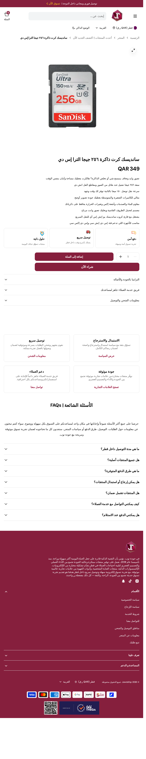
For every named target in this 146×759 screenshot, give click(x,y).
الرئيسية (134, 37)
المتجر (121, 37)
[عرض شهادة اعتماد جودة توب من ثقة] (79, 708)
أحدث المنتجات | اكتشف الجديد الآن (92, 37)
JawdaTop (127, 682)
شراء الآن (87, 267)
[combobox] (67, 16)
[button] (135, 16)
